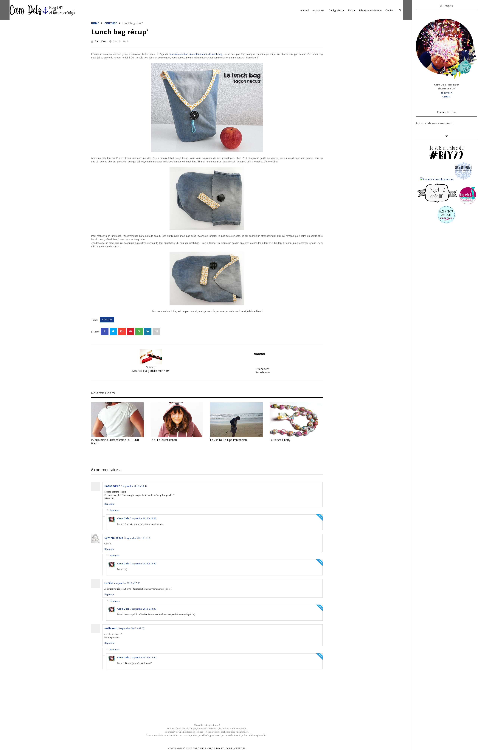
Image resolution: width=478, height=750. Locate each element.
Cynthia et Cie (113, 538)
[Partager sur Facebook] (104, 331)
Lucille (108, 583)
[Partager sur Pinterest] (156, 331)
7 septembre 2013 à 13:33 (143, 608)
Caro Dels (101, 41)
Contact (390, 10)
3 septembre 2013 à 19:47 (134, 486)
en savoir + (446, 92)
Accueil (304, 10)
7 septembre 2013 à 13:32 (143, 518)
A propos (318, 10)
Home (95, 23)
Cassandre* (112, 486)
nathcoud (110, 628)
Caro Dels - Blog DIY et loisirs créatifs (219, 748)
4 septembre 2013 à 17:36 (127, 583)
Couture (110, 23)
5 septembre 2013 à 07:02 (131, 628)
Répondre (109, 503)
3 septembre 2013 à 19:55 (137, 538)
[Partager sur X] (113, 331)
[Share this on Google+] (122, 331)
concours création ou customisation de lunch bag (195, 54)
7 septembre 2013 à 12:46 (143, 657)
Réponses (115, 510)
